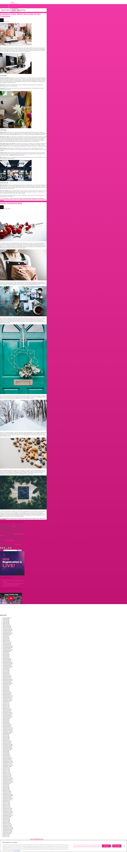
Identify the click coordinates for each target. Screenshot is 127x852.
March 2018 (6, 757)
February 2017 (6, 775)
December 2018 (7, 744)
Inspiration (14, 4)
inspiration (2, 199)
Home (12, 2)
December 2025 (7, 629)
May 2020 (5, 720)
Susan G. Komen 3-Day (21, 199)
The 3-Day (39, 199)
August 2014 (6, 816)
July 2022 (5, 686)
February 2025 (6, 643)
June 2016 (5, 786)
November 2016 (7, 779)
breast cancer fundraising (13, 198)
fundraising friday (35, 198)
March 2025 (6, 641)
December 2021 (7, 695)
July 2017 (5, 768)
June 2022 (5, 687)
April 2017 (5, 772)
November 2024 (7, 647)
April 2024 (5, 657)
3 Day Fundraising (5, 198)
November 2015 (7, 795)
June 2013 (5, 836)
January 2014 (6, 826)
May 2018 (5, 754)
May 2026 (5, 622)
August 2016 (6, 783)
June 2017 (5, 769)
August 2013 (6, 833)
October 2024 (6, 648)
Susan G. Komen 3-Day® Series (31, 199)
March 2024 (6, 658)
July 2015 (5, 801)
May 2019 (5, 737)
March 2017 (6, 773)
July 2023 (5, 669)
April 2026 (5, 623)
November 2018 (7, 745)
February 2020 (6, 725)
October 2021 (6, 698)
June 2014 (5, 819)
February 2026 (6, 626)
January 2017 (6, 776)
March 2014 (6, 823)
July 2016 (5, 784)
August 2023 (6, 668)
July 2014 (5, 818)
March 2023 (6, 675)
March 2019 (6, 740)
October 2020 (6, 715)
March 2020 (6, 723)
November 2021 (7, 697)
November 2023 (7, 664)
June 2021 (5, 704)
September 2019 (7, 732)
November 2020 (7, 714)
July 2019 (5, 734)
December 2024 (7, 645)
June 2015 (5, 802)
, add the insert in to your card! (35, 319)
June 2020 (5, 719)
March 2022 (6, 691)
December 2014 (7, 811)
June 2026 (5, 620)
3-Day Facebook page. (23, 149)
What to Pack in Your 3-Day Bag (10, 585)
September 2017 (7, 765)
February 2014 (6, 825)
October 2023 (6, 665)
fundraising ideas (41, 198)
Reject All (106, 845)
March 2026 (6, 625)
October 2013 (6, 830)
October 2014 (6, 814)
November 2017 (7, 762)
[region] (63, 846)
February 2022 (6, 693)
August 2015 (6, 800)
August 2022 (6, 684)
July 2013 (5, 834)
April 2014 (5, 822)
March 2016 (6, 790)
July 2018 (5, 751)
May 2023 (5, 672)
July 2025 (5, 636)
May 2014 (5, 821)
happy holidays (33, 518)
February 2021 (6, 709)
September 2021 (7, 700)
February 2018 (6, 758)
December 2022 (7, 679)
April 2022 (5, 690)
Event (12, 5)
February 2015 (6, 808)
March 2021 (6, 708)
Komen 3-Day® (7, 199)
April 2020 (5, 722)
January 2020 (6, 726)
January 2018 (6, 759)
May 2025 (5, 638)
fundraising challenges (27, 198)
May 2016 (5, 787)
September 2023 (7, 666)
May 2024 (5, 655)
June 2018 (5, 752)
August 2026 (6, 618)
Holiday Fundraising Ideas (11, 203)
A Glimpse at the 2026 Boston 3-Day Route (13, 583)
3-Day (14, 526)
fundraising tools (28, 518)
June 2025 (5, 637)
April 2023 (5, 673)
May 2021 (5, 705)
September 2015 (7, 798)
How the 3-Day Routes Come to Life (11, 584)
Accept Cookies (117, 845)
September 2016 (7, 782)
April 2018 (5, 755)
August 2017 (6, 766)
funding (3, 518)
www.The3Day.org (36, 839)
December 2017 (7, 761)
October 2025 (6, 632)
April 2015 (5, 805)
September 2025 (7, 633)
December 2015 (7, 794)
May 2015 (5, 804)
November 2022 (7, 680)
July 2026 (5, 619)
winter (43, 199)
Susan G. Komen (13, 199)
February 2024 (6, 659)
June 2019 (5, 736)
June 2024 (5, 654)
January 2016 (6, 793)
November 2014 (7, 812)
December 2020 (7, 712)
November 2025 (7, 630)
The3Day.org (18, 544)
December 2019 (7, 727)
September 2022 (7, 683)
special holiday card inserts (35, 282)
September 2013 (7, 832)
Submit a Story (15, 12)
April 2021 (5, 707)
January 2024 (6, 661)
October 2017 (6, 764)
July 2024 (5, 652)
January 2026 (6, 627)
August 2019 (6, 733)
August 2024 (6, 651)
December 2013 (7, 827)
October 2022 (6, 682)
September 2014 (7, 815)
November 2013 (7, 829)
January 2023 (6, 677)
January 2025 (6, 644)
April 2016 (5, 789)
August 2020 (6, 718)
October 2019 (6, 730)
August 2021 (6, 701)
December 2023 (7, 662)
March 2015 (6, 807)
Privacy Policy (17, 850)
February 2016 (6, 791)
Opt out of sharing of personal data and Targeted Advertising (87, 845)
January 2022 (6, 694)
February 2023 (6, 676)
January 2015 (6, 809)
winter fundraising (3, 519)
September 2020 (7, 716)
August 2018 (6, 750)
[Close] (124, 846)
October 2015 (6, 797)
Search (1, 550)
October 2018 (6, 747)
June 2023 (5, 670)
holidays (41, 518)
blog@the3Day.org (9, 540)
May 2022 (5, 689)
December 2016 (7, 777)
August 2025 (6, 634)
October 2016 (6, 780)
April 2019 (5, 739)
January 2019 (6, 743)
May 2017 (5, 770)
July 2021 (5, 702)
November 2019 (7, 729)
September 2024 (7, 650)
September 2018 (7, 748)
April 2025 (5, 640)
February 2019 (6, 741)
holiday (38, 518)
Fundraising (14, 9)
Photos (13, 7)
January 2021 (6, 711)
